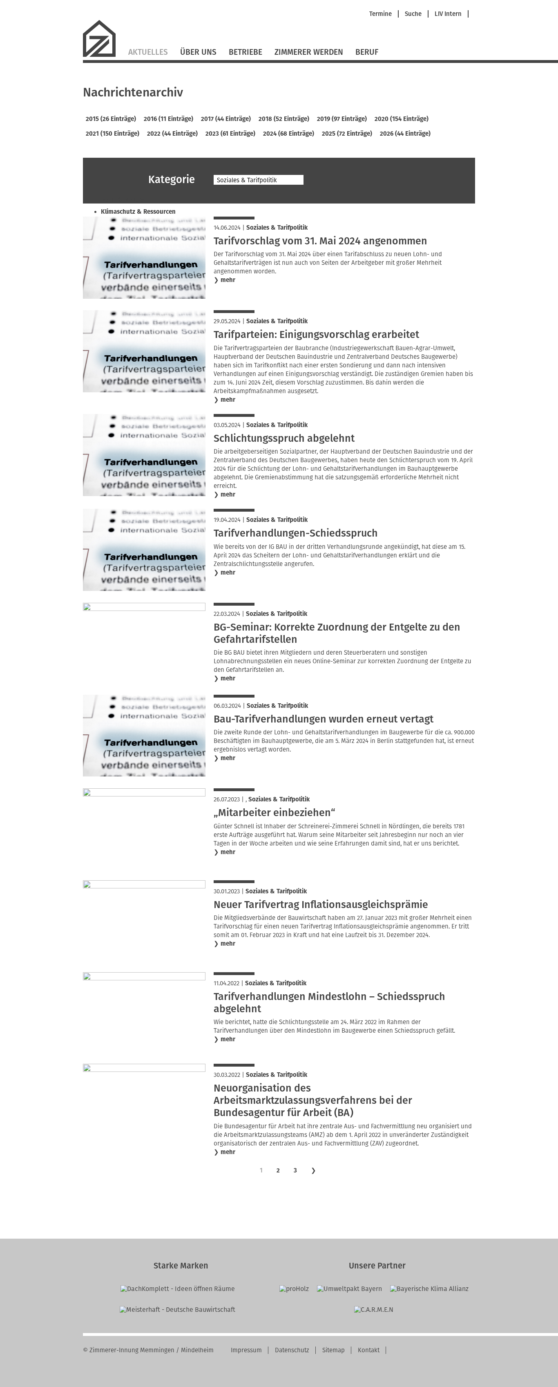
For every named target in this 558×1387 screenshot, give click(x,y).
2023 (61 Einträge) (230, 133)
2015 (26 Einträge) (111, 119)
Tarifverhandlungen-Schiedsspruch (296, 533)
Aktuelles (148, 52)
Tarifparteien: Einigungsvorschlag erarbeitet (316, 335)
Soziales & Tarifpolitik (277, 227)
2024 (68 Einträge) (288, 133)
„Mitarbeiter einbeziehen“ (274, 813)
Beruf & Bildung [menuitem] (123, 200)
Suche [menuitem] (413, 14)
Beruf (366, 52)
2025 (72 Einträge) (347, 133)
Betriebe (245, 52)
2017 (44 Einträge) (226, 119)
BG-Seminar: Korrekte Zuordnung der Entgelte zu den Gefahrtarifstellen (337, 633)
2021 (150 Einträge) (112, 133)
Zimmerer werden (309, 52)
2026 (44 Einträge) (405, 133)
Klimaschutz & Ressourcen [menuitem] (138, 211)
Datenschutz (292, 1350)
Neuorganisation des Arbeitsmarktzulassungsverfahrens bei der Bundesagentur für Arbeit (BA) (313, 1100)
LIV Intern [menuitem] (448, 14)
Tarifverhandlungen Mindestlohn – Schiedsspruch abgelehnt (329, 1003)
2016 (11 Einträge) (168, 119)
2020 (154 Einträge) (402, 119)
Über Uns (198, 52)
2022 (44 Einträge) (172, 133)
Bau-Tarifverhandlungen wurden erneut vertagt (323, 719)
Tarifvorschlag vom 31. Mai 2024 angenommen (320, 241)
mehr (228, 280)
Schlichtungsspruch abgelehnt (284, 438)
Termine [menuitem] (380, 14)
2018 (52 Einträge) (284, 119)
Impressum (246, 1350)
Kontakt (368, 1350)
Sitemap (333, 1350)
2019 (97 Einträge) (342, 119)
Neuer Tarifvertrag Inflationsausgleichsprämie (321, 905)
